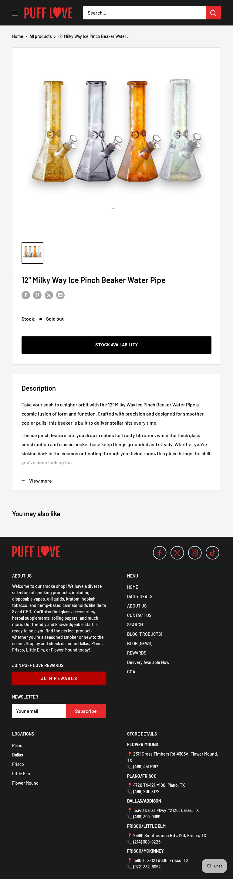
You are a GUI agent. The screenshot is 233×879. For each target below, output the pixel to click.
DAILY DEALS (139, 596)
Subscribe (86, 711)
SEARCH (135, 624)
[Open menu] (15, 13)
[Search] (213, 12)
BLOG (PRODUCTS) (144, 634)
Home (17, 36)
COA (131, 671)
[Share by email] (60, 294)
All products (40, 36)
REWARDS (136, 652)
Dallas (17, 754)
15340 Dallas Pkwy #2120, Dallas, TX (166, 810)
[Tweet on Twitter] (49, 294)
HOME (132, 587)
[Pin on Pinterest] (37, 294)
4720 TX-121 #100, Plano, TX (159, 785)
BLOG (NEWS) (139, 643)
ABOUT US (137, 605)
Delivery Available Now (148, 662)
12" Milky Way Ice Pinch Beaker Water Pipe (94, 280)
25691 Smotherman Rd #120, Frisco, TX (169, 835)
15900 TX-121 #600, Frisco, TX (160, 860)
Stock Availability (116, 344)
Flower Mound (25, 783)
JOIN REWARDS (59, 678)
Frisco (18, 764)
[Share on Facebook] (26, 294)
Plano (17, 745)
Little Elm (21, 773)
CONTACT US (139, 615)
